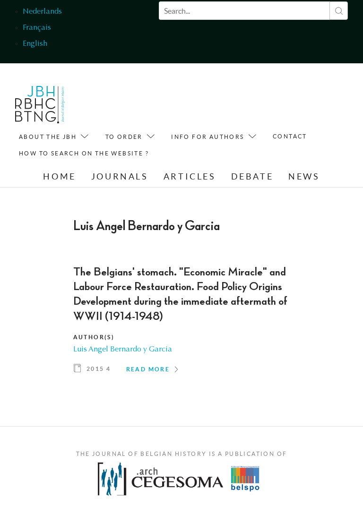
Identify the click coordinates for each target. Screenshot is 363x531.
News (304, 176)
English (35, 44)
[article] (181, 323)
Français (37, 28)
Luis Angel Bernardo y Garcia (122, 349)
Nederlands (42, 12)
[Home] (40, 107)
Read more (148, 369)
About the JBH (48, 137)
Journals (119, 176)
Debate (252, 176)
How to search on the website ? (84, 153)
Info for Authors (207, 137)
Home (59, 176)
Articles (190, 176)
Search (338, 10)
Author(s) (94, 337)
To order (124, 137)
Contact (290, 136)
